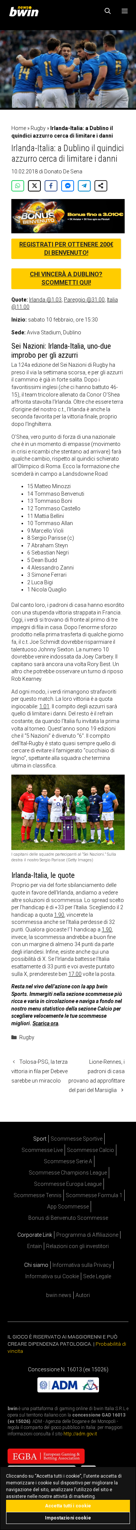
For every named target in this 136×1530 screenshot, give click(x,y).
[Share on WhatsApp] (17, 185)
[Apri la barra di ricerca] (107, 11)
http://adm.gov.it (80, 1434)
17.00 (75, 974)
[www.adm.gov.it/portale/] (68, 1390)
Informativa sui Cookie (52, 1276)
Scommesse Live (42, 1150)
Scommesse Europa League (68, 1184)
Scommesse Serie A (68, 1161)
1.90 (59, 915)
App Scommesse (68, 1207)
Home (18, 128)
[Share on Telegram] (84, 185)
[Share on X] (34, 185)
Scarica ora (45, 1023)
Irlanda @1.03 (45, 300)
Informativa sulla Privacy (82, 1265)
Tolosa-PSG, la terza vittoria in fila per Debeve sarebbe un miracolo (39, 1071)
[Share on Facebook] (51, 185)
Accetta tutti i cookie (68, 1506)
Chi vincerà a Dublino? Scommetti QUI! (66, 278)
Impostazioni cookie (68, 1518)
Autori (83, 1295)
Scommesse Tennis (38, 1195)
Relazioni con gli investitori (77, 1246)
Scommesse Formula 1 (94, 1195)
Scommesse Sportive (76, 1139)
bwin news (58, 1295)
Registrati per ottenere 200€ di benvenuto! (66, 248)
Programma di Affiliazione (87, 1235)
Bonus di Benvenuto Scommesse (68, 1218)
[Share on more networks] (100, 185)
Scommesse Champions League (68, 1173)
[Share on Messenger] (67, 185)
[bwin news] (26, 11)
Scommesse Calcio (90, 1150)
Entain (34, 1246)
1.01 (44, 706)
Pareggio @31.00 (84, 300)
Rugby (38, 128)
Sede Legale (97, 1276)
